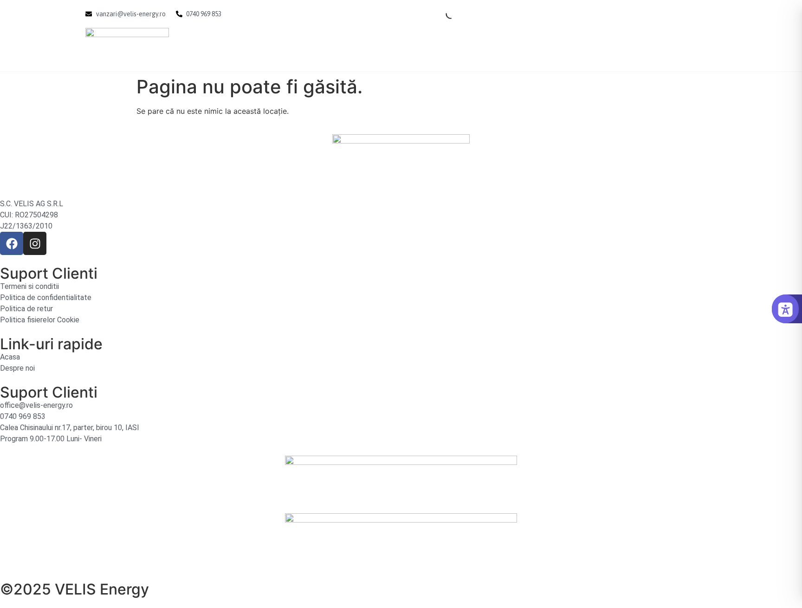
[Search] (442, 14)
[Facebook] (11, 243)
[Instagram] (34, 243)
